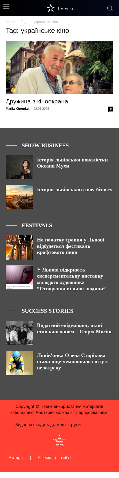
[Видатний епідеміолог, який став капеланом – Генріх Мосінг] (19, 333)
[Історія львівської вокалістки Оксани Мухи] (19, 167)
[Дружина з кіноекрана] (59, 67)
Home (10, 22)
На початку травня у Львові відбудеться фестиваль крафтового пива (70, 246)
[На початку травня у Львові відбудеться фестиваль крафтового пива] (19, 247)
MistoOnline (93, 424)
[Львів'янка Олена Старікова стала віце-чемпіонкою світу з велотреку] (19, 363)
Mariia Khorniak (17, 108)
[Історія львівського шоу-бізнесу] (19, 197)
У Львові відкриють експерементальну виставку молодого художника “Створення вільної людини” (71, 279)
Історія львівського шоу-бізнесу (74, 189)
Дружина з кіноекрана (37, 101)
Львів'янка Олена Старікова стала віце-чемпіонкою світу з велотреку (72, 361)
